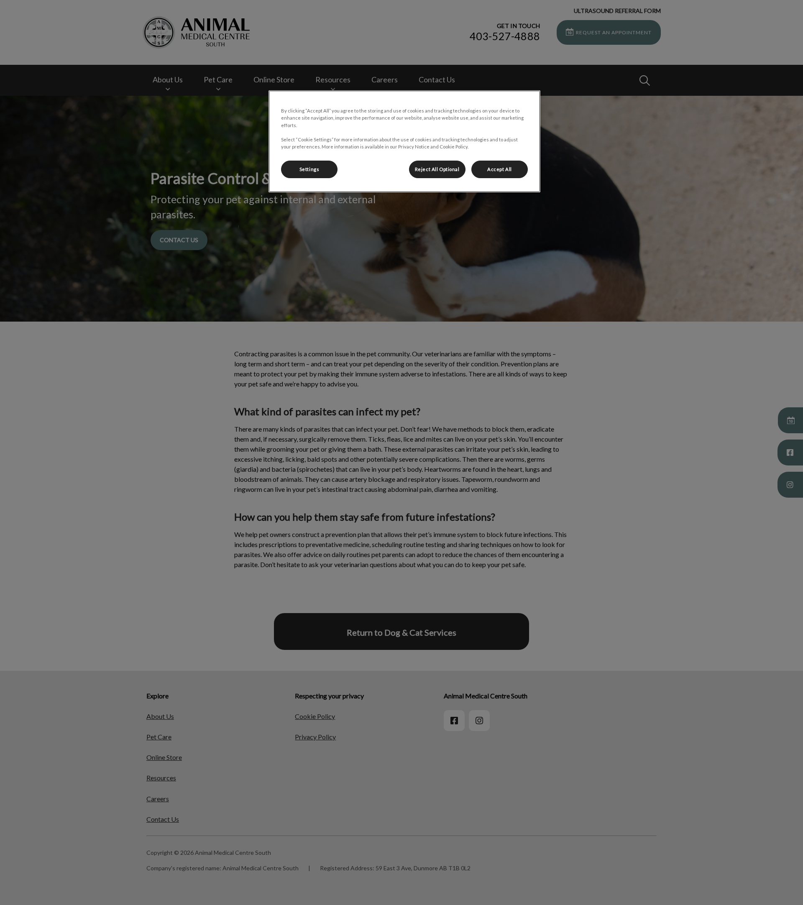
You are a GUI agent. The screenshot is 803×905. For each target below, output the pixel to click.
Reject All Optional (437, 169)
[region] (404, 141)
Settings (309, 169)
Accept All (499, 169)
